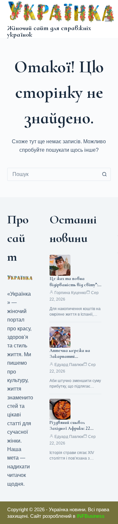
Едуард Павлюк (68, 364)
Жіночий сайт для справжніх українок (49, 31)
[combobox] (53, 174)
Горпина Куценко (70, 292)
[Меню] (108, 19)
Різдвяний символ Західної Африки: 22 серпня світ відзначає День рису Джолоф (72, 432)
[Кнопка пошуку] (104, 174)
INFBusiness (91, 516)
